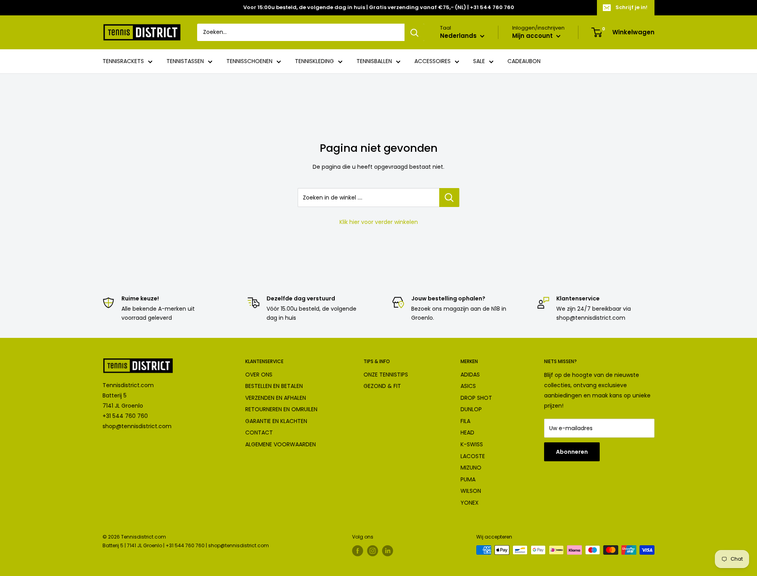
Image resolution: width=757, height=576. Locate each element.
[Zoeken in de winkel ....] (449, 197)
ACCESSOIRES (432, 61)
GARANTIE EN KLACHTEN (276, 421)
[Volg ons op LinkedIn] (387, 550)
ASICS (468, 386)
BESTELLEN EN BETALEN (274, 386)
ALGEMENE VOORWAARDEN (280, 444)
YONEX (470, 503)
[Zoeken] (414, 32)
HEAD (467, 432)
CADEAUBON (524, 61)
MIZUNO (471, 468)
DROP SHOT (476, 398)
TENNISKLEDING (314, 61)
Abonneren (572, 452)
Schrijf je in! (631, 7)
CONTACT (259, 432)
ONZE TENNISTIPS (386, 374)
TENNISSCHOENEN (249, 61)
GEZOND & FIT (382, 386)
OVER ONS (258, 374)
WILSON (471, 491)
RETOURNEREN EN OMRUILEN (281, 409)
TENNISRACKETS (123, 61)
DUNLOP (471, 409)
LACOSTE (473, 456)
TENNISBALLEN (374, 61)
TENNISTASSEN (185, 61)
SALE (479, 61)
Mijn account (533, 36)
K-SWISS (472, 444)
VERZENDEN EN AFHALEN (275, 398)
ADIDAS (470, 374)
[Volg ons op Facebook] (357, 550)
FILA (465, 421)
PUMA (468, 479)
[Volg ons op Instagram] (372, 550)
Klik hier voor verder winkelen (378, 222)
